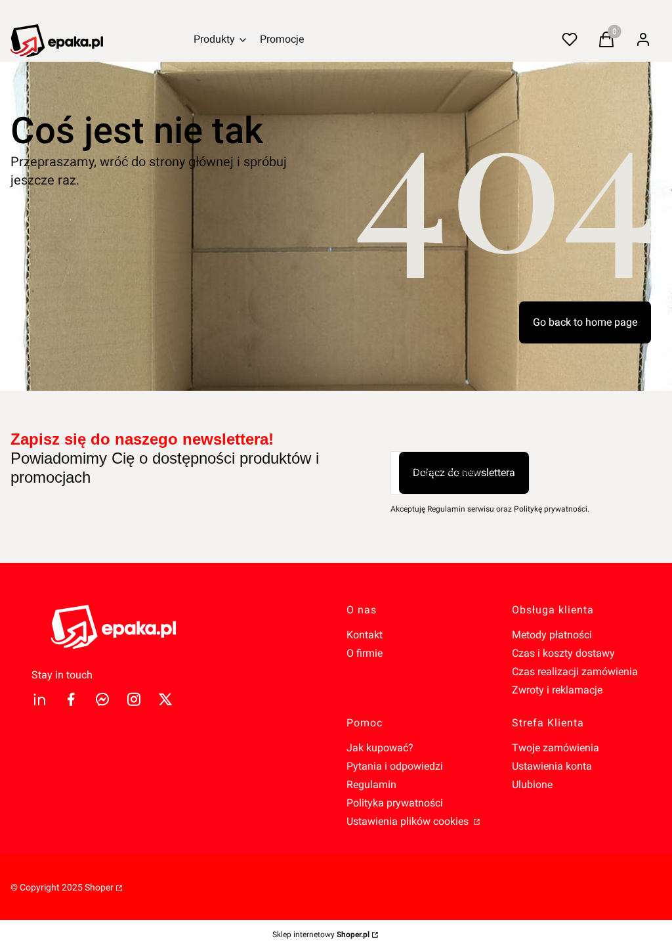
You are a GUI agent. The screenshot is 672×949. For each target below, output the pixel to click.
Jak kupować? (379, 747)
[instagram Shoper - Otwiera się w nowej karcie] (134, 699)
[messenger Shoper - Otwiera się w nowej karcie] (102, 699)
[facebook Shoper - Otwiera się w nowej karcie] (71, 699)
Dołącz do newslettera (464, 472)
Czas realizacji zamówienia (575, 671)
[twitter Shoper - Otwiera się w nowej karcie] (165, 699)
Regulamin (371, 784)
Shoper (99, 887)
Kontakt (364, 635)
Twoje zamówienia (555, 747)
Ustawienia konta (552, 766)
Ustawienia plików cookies (408, 821)
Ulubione (532, 784)
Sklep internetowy (320, 934)
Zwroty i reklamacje (557, 690)
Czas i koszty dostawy (563, 653)
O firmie (364, 653)
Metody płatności (552, 635)
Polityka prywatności (394, 803)
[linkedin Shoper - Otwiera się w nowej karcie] (39, 699)
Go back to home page (585, 322)
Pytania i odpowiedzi (394, 766)
